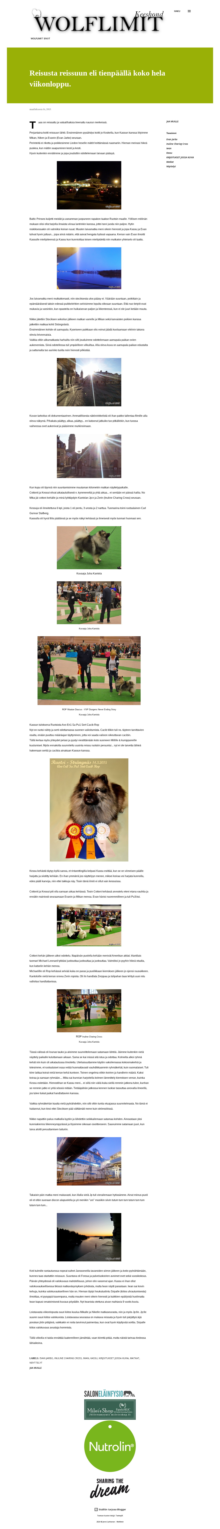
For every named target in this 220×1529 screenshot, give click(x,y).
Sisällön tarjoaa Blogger (112, 1509)
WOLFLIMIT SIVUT (40, 38)
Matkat (170, 161)
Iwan (168, 148)
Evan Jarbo (171, 139)
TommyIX (119, 1516)
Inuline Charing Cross (177, 143)
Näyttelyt (171, 166)
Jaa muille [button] (172, 121)
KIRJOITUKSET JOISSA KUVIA (180, 157)
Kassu (169, 152)
